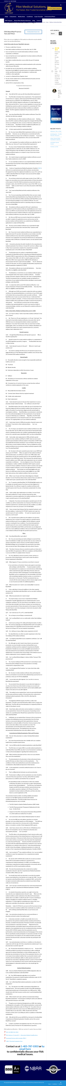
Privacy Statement (35, 1082)
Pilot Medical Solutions (16, 1082)
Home (47, 22)
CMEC (39, 168)
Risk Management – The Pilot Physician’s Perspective (56, 134)
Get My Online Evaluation (54, 8)
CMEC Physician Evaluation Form (14, 1041)
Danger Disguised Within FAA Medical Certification (55, 139)
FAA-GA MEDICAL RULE (12, 1032)
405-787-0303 (13, 1)
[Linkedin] (61, 5)
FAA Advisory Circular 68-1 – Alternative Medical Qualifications (22, 1035)
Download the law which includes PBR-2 (16, 1038)
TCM (43, 1082)
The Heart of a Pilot (54, 146)
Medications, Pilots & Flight (55, 131)
